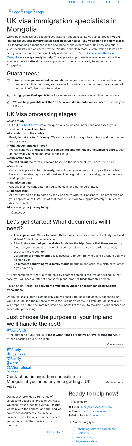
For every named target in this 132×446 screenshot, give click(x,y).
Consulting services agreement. (95, 429)
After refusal (20, 368)
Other (13, 372)
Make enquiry (114, 382)
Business (17, 354)
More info (54, 432)
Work (13, 363)
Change (119, 2)
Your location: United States (90, 2)
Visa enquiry (115, 344)
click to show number (96, 411)
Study (16, 350)
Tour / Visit (17, 331)
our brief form (28, 125)
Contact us (18, 212)
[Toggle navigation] (120, 12)
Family (15, 359)
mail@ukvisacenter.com (96, 407)
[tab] (66, 331)
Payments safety (86, 441)
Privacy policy (84, 437)
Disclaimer (82, 433)
